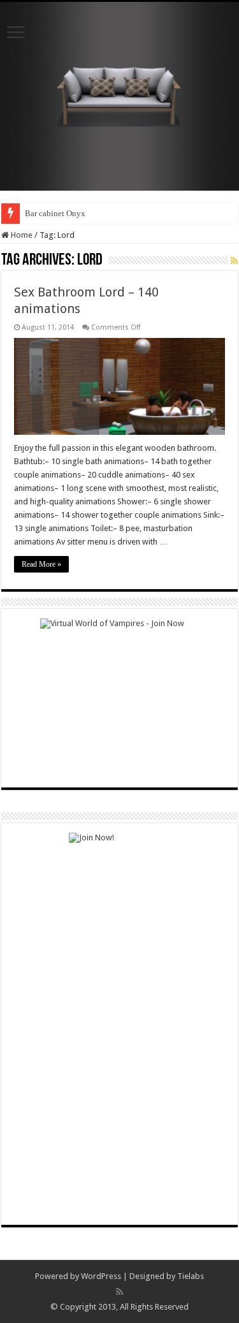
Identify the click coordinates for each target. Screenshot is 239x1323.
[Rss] (119, 1291)
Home (21, 235)
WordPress (101, 1276)
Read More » (41, 564)
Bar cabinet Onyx (55, 213)
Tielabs (190, 1276)
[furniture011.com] (119, 93)
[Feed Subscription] (234, 261)
